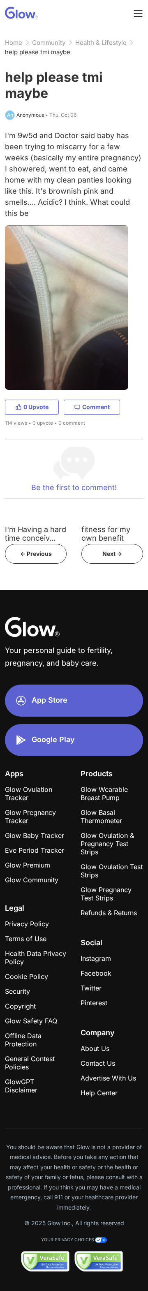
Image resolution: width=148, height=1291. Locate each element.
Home (13, 42)
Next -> (112, 553)
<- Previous (36, 553)
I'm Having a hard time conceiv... (35, 533)
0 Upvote (36, 406)
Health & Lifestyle (101, 42)
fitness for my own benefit (105, 533)
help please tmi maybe (37, 52)
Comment (96, 406)
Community (48, 42)
